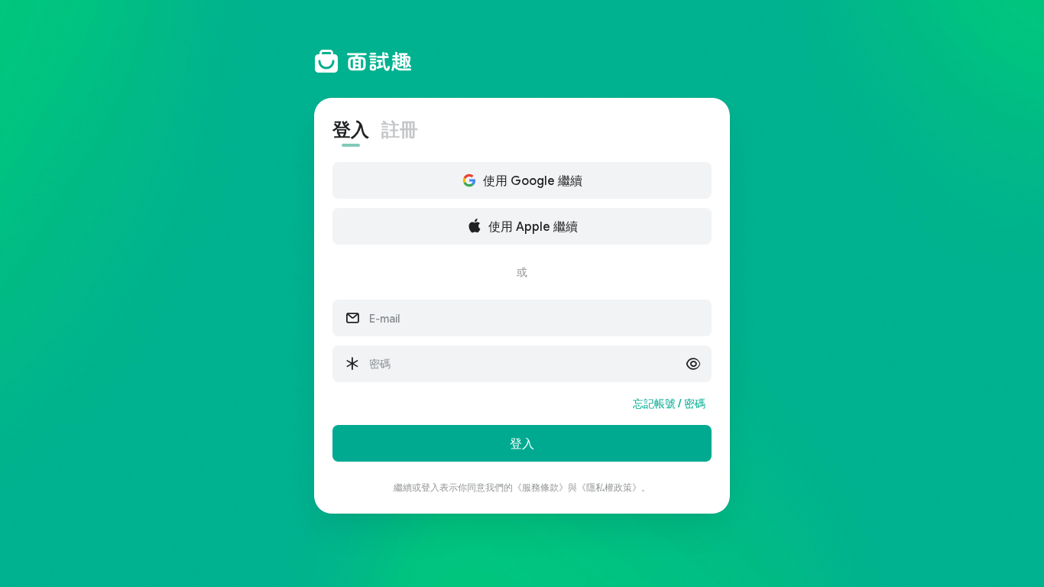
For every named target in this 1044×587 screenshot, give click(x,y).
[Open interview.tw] (522, 61)
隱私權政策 (609, 487)
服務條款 (540, 487)
